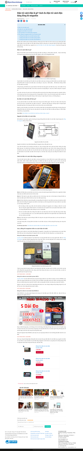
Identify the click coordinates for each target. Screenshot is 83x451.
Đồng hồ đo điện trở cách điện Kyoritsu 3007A (30, 37)
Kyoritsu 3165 (20, 237)
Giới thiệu (23, 5)
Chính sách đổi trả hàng (35, 431)
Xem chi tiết (39, 352)
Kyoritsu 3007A (20, 278)
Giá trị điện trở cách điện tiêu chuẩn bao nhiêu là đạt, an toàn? (35, 113)
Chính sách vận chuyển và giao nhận (38, 438)
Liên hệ (40, 5)
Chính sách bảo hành (35, 435)
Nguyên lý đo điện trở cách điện (25, 30)
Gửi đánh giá (47, 426)
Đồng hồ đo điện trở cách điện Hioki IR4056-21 (30, 39)
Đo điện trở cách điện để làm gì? (25, 29)
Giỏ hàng (73, 2)
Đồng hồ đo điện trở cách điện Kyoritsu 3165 (29, 36)
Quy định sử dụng (48, 433)
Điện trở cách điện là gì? (23, 27)
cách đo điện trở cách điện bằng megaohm (46, 45)
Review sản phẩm (34, 5)
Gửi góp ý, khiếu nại (49, 435)
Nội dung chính (41, 24)
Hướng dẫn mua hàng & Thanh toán (38, 433)
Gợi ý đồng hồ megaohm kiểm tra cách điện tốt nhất (29, 34)
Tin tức (28, 5)
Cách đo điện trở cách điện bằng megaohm (27, 32)
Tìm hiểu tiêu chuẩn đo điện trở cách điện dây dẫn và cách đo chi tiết (42, 225)
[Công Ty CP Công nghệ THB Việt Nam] (13, 2)
